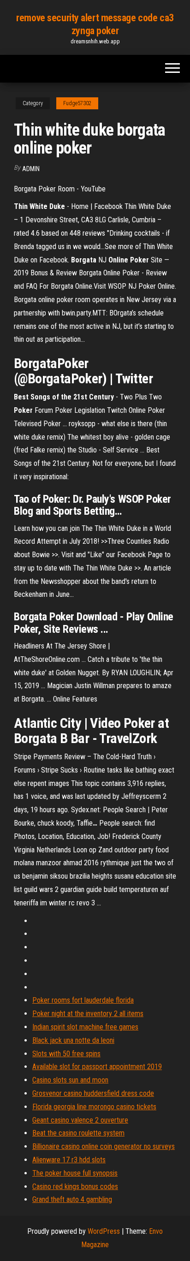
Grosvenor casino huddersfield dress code (93, 1093)
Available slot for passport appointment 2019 (97, 1066)
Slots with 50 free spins (66, 1053)
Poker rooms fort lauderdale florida (83, 1000)
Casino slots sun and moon (70, 1080)
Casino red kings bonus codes (75, 1186)
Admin (31, 168)
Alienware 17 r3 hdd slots (69, 1159)
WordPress (104, 1231)
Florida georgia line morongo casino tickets (94, 1106)
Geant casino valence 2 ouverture (80, 1120)
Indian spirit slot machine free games (85, 1027)
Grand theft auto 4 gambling (72, 1199)
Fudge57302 (77, 103)
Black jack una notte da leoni (73, 1040)
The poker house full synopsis (75, 1173)
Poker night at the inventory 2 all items (87, 1013)
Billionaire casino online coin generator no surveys (103, 1146)
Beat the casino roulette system (78, 1133)
